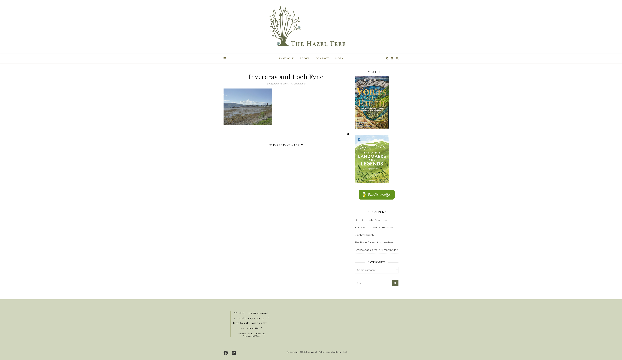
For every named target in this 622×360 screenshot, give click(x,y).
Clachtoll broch (364, 234)
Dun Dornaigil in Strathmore (372, 220)
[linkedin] (392, 58)
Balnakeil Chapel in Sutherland (374, 227)
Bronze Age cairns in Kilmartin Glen (376, 249)
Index (339, 58)
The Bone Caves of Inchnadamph (375, 242)
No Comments (297, 83)
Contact (322, 58)
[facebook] (387, 58)
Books (304, 58)
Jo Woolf (286, 58)
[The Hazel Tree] (311, 27)
